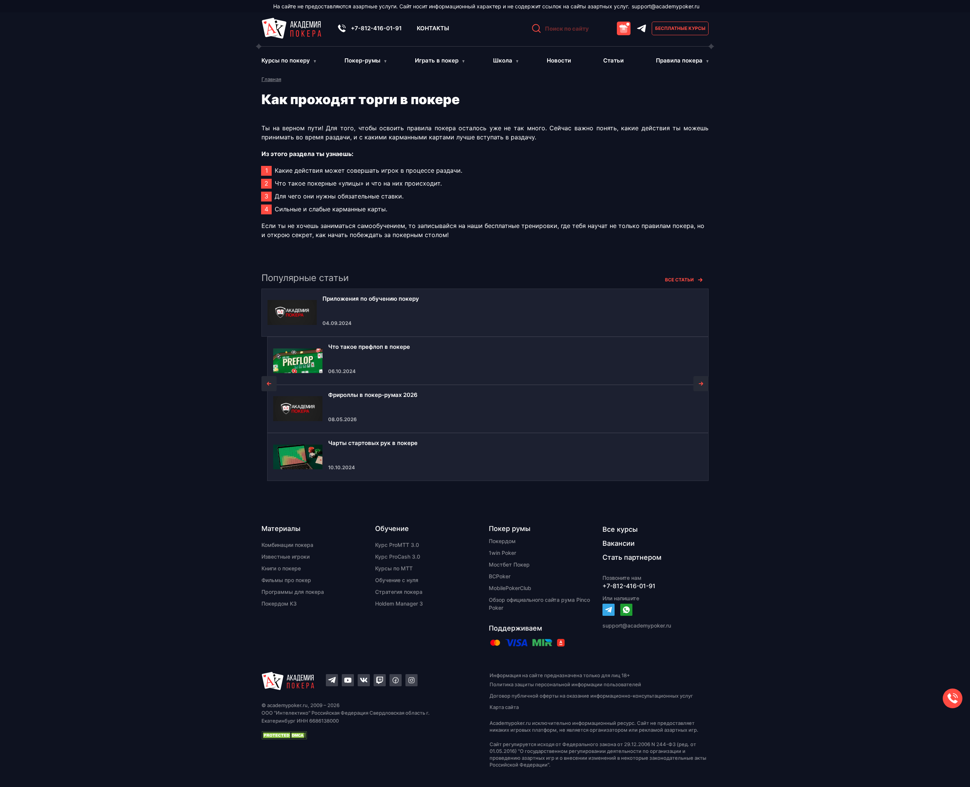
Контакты (433, 28)
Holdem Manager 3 (399, 603)
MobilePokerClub (510, 588)
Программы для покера (292, 592)
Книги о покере (281, 568)
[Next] (701, 383)
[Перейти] (608, 610)
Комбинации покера (287, 545)
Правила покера (679, 60)
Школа (502, 60)
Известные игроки (285, 556)
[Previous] (269, 383)
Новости (559, 60)
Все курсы (620, 529)
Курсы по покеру (285, 60)
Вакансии (618, 543)
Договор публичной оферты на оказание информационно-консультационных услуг (591, 696)
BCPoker (499, 576)
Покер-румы (362, 60)
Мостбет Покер (509, 564)
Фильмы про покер (286, 580)
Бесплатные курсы (680, 28)
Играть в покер (436, 60)
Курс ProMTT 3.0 (397, 545)
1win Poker (502, 553)
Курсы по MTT (394, 568)
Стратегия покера (398, 592)
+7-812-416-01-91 (376, 28)
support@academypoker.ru (665, 6)
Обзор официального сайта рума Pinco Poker (539, 603)
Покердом (502, 541)
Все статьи (679, 280)
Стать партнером (632, 557)
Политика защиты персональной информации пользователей (565, 684)
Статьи (613, 60)
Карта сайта (504, 707)
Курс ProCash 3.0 (397, 556)
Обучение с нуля (396, 580)
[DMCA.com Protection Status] (362, 735)
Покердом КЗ (279, 603)
